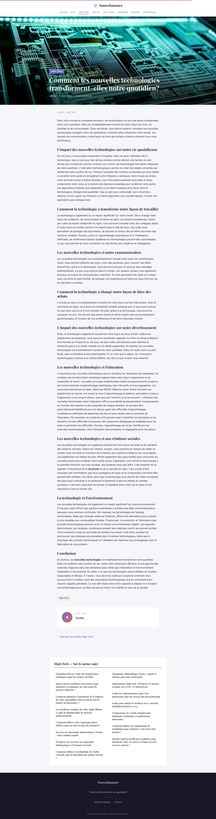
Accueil (63, 12)
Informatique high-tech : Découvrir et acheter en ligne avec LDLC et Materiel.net (135, 685)
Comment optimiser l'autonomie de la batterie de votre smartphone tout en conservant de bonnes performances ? (79, 699)
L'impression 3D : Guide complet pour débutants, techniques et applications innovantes (131, 716)
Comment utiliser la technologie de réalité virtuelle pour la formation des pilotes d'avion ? (79, 754)
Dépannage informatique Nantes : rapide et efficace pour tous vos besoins (134, 675)
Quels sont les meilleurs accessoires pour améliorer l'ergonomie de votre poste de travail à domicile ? (77, 686)
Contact (118, 802)
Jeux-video (108, 12)
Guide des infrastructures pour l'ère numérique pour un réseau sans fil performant (136, 695)
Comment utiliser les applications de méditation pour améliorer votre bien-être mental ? (134, 729)
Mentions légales (102, 802)
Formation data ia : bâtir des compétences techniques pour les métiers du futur (77, 675)
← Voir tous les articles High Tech (75, 636)
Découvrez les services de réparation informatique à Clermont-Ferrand (75, 743)
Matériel (136, 12)
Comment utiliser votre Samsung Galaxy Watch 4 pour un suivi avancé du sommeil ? (78, 724)
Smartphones (149, 12)
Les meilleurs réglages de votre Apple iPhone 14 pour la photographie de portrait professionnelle (79, 712)
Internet (96, 12)
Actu (73, 12)
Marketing (123, 12)
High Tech (84, 12)
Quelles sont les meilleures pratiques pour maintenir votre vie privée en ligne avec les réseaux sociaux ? (134, 742)
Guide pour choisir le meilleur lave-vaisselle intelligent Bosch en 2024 (135, 705)
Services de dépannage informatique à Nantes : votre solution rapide (79, 734)
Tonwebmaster (108, 5)
